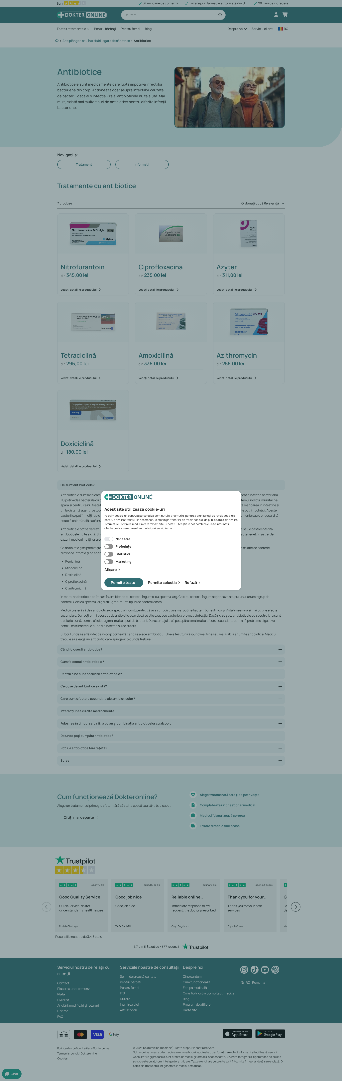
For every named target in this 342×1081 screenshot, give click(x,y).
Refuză (191, 582)
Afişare (110, 570)
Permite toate (123, 582)
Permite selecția (162, 582)
